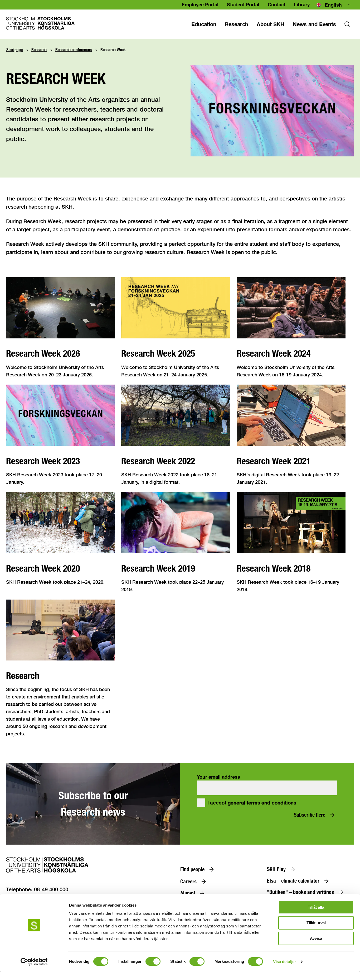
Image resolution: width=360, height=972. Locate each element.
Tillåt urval (316, 923)
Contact (276, 4)
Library (302, 4)
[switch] (152, 961)
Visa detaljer (284, 961)
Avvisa (316, 938)
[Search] (347, 25)
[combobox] (334, 4)
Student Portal (243, 4)
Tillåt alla (316, 907)
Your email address (218, 777)
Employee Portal (200, 4)
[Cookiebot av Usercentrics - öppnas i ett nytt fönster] (34, 962)
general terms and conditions (262, 803)
